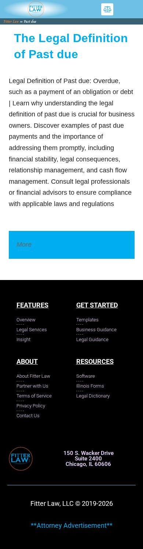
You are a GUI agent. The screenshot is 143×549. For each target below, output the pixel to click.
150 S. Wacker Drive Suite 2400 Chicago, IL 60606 (88, 458)
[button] (107, 9)
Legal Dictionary (57, 244)
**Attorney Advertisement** (72, 525)
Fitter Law (11, 21)
